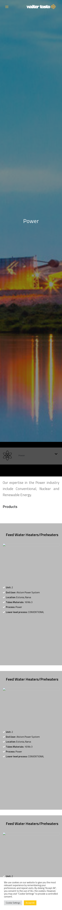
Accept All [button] (30, 902)
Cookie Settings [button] (13, 902)
